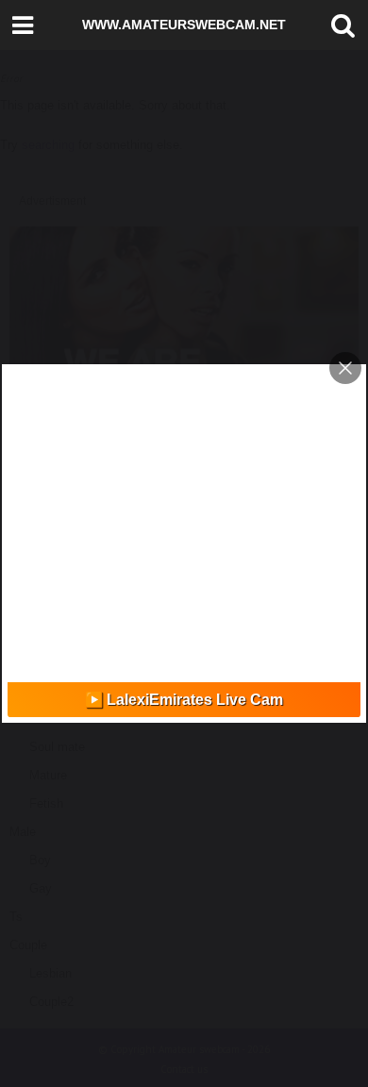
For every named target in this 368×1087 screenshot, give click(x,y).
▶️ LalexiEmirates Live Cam (184, 700)
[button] (339, 25)
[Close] (345, 368)
